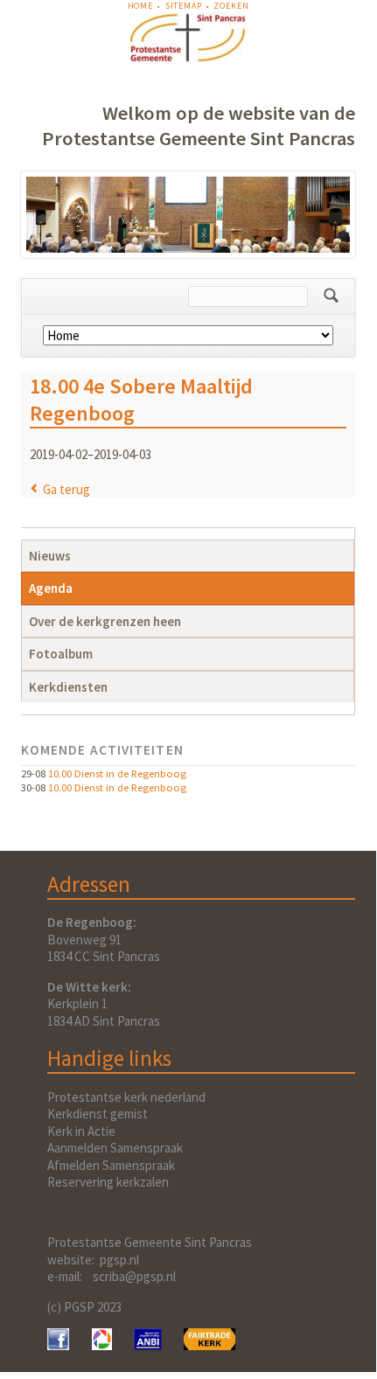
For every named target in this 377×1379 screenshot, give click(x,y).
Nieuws (50, 555)
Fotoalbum (61, 653)
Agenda (51, 588)
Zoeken (230, 5)
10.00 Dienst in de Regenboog (117, 773)
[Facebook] (58, 1345)
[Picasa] (102, 1345)
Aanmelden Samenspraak (115, 1147)
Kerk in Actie (81, 1131)
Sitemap (183, 5)
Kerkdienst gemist (97, 1113)
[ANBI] (148, 1345)
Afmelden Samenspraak (111, 1165)
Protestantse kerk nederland (126, 1097)
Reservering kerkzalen (108, 1182)
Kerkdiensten (68, 687)
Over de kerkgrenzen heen (105, 621)
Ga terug (66, 489)
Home (140, 5)
